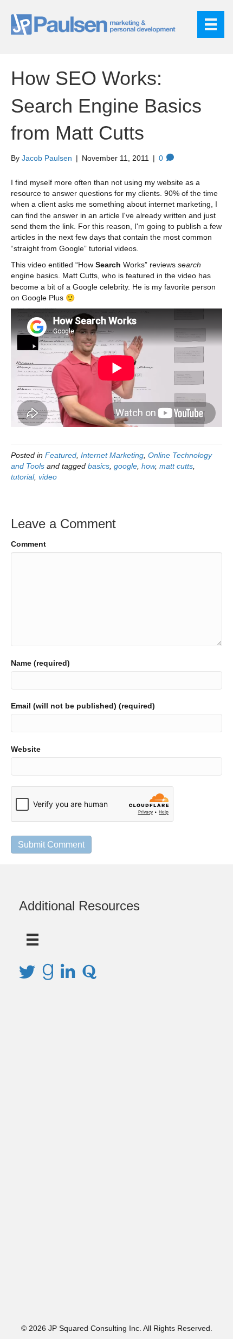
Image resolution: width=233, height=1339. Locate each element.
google (125, 466)
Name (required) (40, 663)
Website (26, 749)
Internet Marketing (112, 455)
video (47, 476)
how (148, 466)
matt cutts (176, 466)
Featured (60, 455)
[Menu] (210, 24)
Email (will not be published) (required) (83, 705)
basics (98, 466)
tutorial (22, 476)
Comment (28, 544)
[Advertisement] (116, 1167)
